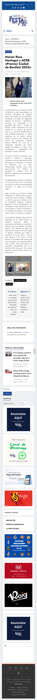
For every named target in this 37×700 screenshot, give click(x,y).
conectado (25, 332)
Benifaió (9, 284)
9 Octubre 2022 (20, 280)
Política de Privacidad (18, 695)
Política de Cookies (18, 692)
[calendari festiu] (18, 646)
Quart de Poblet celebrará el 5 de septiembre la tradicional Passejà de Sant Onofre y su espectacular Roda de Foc (15, 4)
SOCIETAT (8, 52)
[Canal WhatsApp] (18, 463)
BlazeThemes (18, 684)
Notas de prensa (23, 690)
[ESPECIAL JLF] (18, 557)
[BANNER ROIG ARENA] (18, 606)
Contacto (12, 687)
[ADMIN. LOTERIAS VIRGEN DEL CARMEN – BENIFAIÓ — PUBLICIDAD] (18, 485)
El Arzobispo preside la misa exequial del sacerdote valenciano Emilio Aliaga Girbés (22, 356)
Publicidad (11, 690)
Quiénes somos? (22, 687)
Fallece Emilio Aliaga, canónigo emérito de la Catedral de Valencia (22, 373)
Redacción (10, 72)
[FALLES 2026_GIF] (18, 505)
